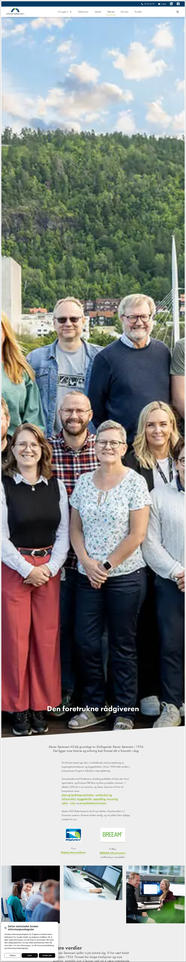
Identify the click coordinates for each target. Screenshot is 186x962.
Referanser (83, 11)
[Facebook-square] (178, 3)
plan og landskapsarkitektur (78, 795)
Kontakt (138, 11)
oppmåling (99, 799)
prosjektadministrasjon (93, 803)
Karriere (124, 11)
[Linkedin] (171, 3)
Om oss (110, 11)
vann (73, 803)
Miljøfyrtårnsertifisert (73, 852)
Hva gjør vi (63, 11)
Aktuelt (98, 11)
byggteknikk (84, 799)
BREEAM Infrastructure (113, 853)
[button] (177, 12)
